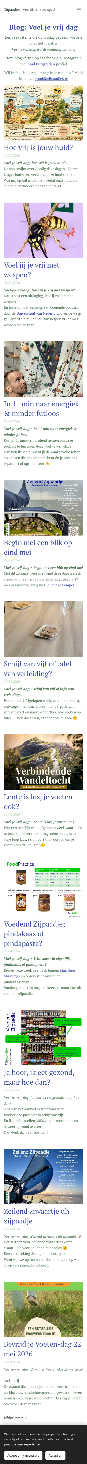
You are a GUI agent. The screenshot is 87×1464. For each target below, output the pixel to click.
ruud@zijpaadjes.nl (51, 78)
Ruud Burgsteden (41, 63)
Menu (79, 9)
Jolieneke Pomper (60, 585)
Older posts (14, 1417)
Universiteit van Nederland (38, 313)
